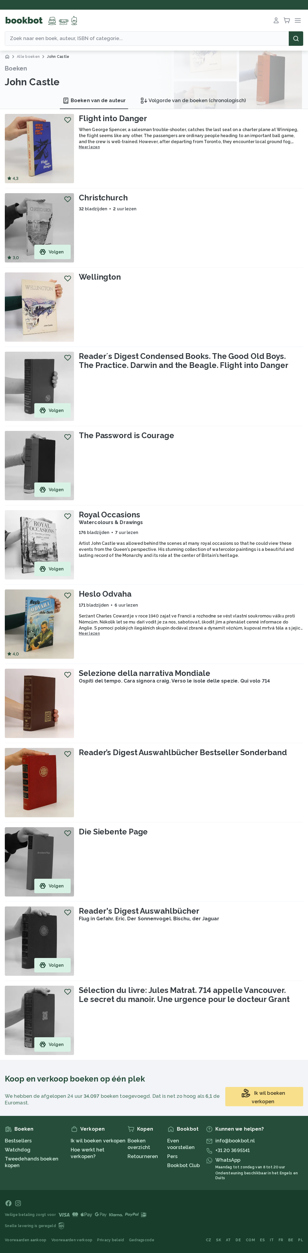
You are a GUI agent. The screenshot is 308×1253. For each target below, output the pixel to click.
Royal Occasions (109, 514)
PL (300, 1240)
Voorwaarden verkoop (72, 1240)
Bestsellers (18, 1141)
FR (281, 1240)
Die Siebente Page (113, 831)
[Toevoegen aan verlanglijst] (67, 120)
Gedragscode (141, 1240)
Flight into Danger (113, 118)
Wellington (100, 276)
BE (291, 1240)
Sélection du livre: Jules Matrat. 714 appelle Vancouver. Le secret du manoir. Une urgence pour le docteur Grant (184, 995)
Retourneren (143, 1156)
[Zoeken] (296, 38)
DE (238, 1240)
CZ (208, 1240)
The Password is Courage (126, 435)
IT (272, 1240)
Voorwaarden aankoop (26, 1240)
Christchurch (103, 197)
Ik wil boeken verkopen (98, 1141)
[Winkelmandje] (287, 20)
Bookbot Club (183, 1165)
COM (250, 1240)
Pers (172, 1156)
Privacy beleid (110, 1240)
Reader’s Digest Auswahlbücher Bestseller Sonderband (183, 752)
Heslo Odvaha (105, 593)
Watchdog (17, 1150)
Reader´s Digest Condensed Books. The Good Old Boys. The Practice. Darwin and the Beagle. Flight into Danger (183, 361)
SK (218, 1240)
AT (228, 1240)
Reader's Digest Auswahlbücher (139, 910)
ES (262, 1240)
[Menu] (297, 20)
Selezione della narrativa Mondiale (144, 673)
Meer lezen (89, 147)
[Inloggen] (276, 20)
